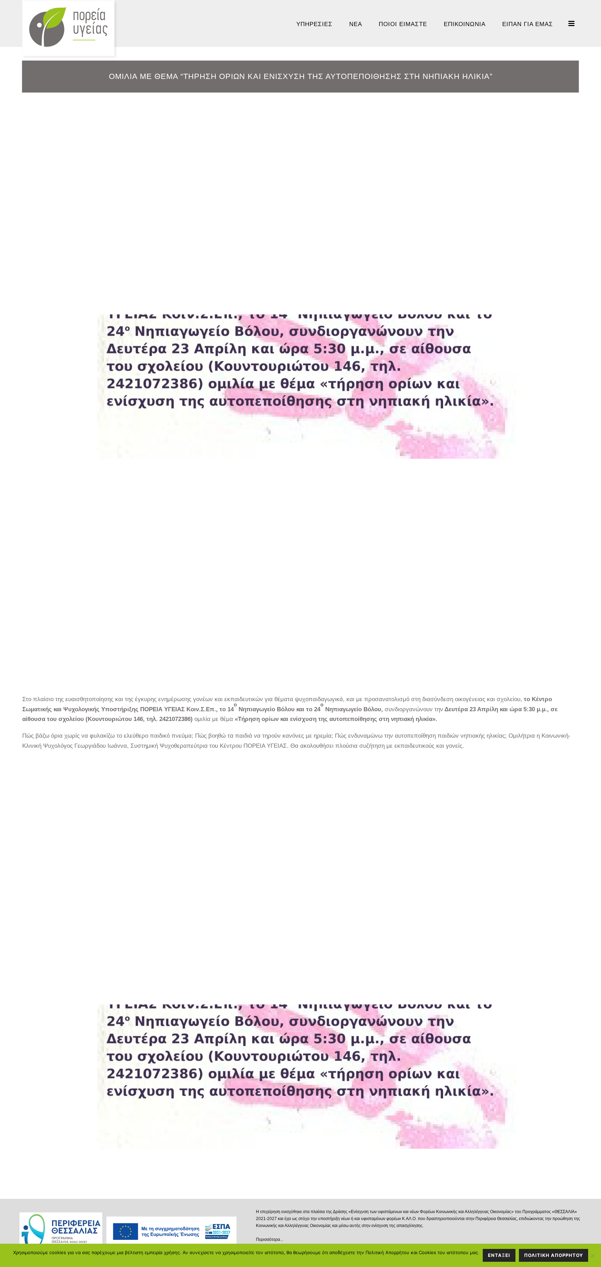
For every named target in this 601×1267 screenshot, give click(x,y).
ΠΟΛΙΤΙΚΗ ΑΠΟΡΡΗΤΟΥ (553, 1255)
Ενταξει (499, 1255)
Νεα (355, 24)
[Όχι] (592, 1255)
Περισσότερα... (269, 1239)
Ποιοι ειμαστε (403, 24)
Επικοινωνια (465, 24)
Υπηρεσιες (314, 24)
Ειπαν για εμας (527, 24)
